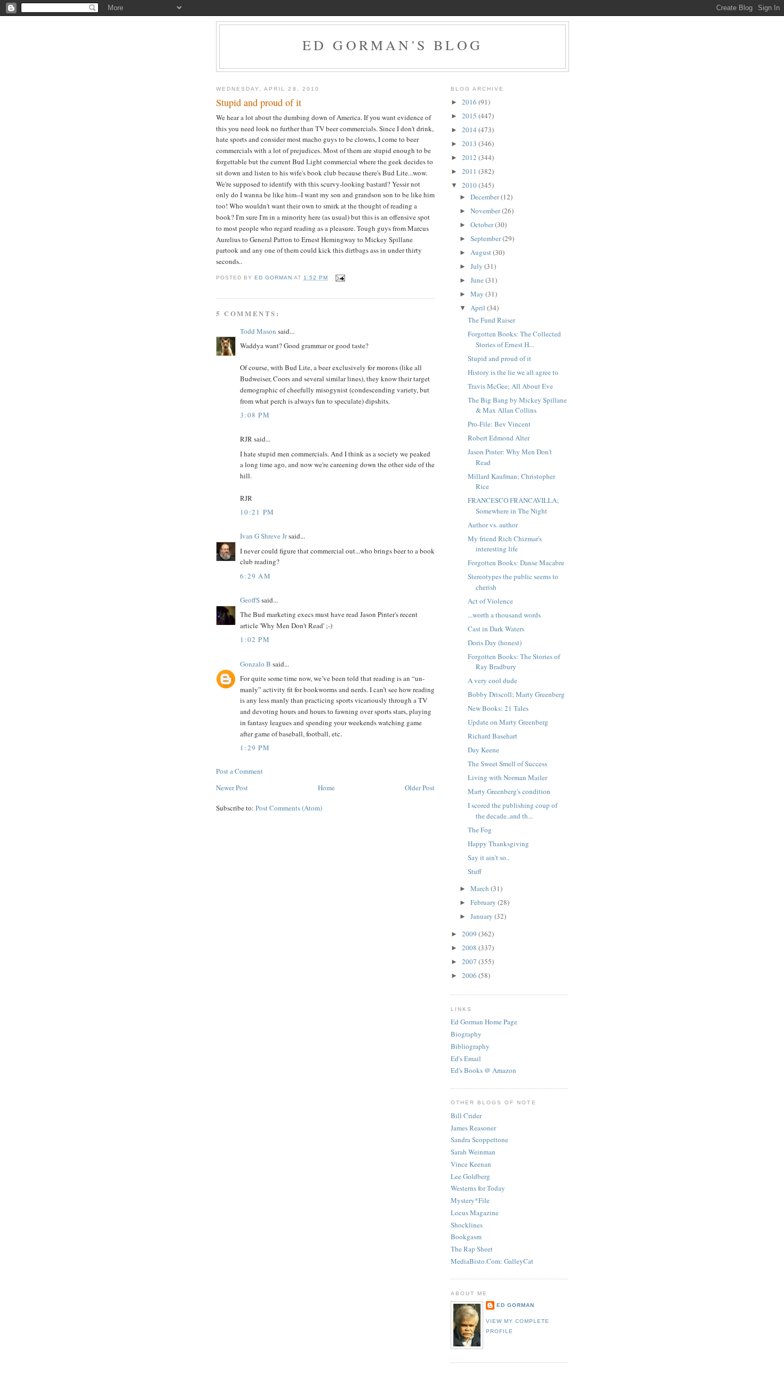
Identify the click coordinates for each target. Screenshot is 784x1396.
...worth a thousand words (504, 615)
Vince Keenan (471, 1164)
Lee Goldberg (470, 1176)
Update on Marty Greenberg (508, 722)
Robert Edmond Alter (499, 438)
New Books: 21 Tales (498, 708)
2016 (470, 102)
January (482, 916)
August (481, 252)
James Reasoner (473, 1128)
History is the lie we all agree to (513, 372)
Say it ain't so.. (488, 857)
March (480, 888)
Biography (466, 1034)
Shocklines (467, 1225)
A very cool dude (492, 680)
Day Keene (483, 750)
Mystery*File (470, 1200)
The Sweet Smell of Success (507, 763)
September (486, 238)
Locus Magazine (475, 1212)
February (484, 902)
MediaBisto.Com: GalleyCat (492, 1261)
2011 (470, 171)
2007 (470, 961)
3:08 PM (255, 415)
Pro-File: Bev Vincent (499, 424)
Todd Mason (258, 331)
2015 (470, 116)
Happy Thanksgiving (498, 843)
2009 (470, 933)
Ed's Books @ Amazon (483, 1070)
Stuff (475, 871)
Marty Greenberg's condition (509, 791)
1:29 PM (255, 747)
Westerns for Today (478, 1188)
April (478, 307)
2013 (470, 143)
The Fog (480, 830)
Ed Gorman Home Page (484, 1021)
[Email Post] (339, 277)
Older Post (420, 787)
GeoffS (250, 600)
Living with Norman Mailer (507, 777)
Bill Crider (466, 1115)
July (477, 266)
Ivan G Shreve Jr (263, 536)
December (485, 197)
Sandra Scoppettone (479, 1139)
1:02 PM (255, 639)
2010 (470, 185)
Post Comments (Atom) (288, 808)
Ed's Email (466, 1058)
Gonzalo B (255, 664)
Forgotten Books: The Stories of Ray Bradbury (514, 662)
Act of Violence (490, 601)
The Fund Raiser (491, 320)
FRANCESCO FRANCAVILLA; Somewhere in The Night (513, 505)
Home (326, 787)
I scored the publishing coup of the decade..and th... (512, 810)
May (477, 294)
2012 (470, 157)
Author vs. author (493, 524)
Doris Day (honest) (495, 642)
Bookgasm (466, 1236)
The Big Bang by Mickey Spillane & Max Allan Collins (517, 405)
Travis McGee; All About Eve (510, 386)
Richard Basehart (492, 736)
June (477, 280)
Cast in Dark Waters (496, 628)
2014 (470, 129)
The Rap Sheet (472, 1249)
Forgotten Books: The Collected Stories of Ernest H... (514, 339)
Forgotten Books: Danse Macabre (516, 562)
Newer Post (232, 787)
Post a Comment (239, 771)
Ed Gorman (515, 1305)
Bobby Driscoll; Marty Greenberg (516, 694)
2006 (470, 975)
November (486, 210)
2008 (470, 947)
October (482, 224)
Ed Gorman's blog (392, 45)
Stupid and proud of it (499, 358)
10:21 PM (257, 512)
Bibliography (470, 1046)
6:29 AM (255, 576)
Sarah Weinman (473, 1152)
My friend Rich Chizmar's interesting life (505, 544)
